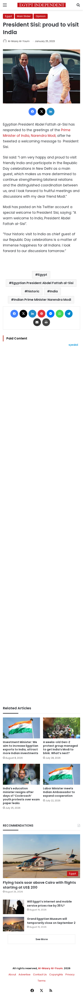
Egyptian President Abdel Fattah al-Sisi (42, 283)
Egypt (8, 16)
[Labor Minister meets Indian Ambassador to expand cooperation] (61, 774)
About (12, 974)
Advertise (24, 974)
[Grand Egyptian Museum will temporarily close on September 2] (13, 924)
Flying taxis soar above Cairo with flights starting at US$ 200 (39, 885)
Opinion (41, 16)
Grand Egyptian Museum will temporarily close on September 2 (51, 921)
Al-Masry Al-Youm (19, 41)
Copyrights (56, 974)
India (54, 291)
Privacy (70, 974)
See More (42, 939)
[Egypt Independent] (41, 5)
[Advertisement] (41, 526)
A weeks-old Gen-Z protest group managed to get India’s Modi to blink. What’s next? (60, 747)
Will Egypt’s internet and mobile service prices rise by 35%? (49, 904)
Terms (42, 981)
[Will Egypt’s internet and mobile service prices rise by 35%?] (13, 907)
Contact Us (40, 974)
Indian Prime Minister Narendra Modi (42, 299)
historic (33, 291)
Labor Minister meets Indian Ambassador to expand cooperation (59, 792)
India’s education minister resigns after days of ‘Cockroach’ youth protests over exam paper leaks (21, 795)
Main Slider (24, 16)
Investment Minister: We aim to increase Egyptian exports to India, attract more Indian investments (20, 747)
